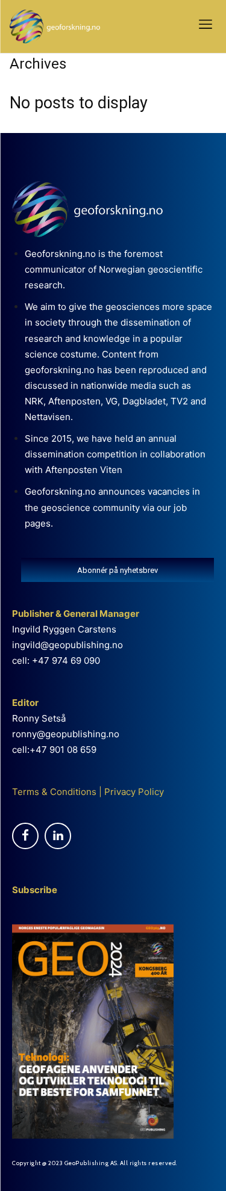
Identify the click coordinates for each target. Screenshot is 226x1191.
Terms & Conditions (54, 791)
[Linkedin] (58, 836)
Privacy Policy (133, 791)
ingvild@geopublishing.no (67, 645)
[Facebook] (25, 836)
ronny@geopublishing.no (65, 734)
